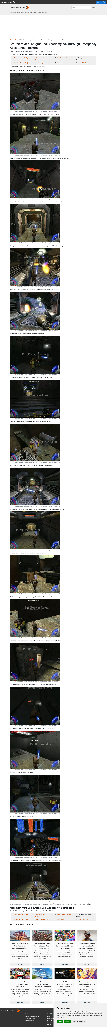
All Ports (49, 1022)
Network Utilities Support (32, 1016)
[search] (53, 2)
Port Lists (28, 2)
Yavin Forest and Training (21, 58)
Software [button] (28, 12)
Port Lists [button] (20, 12)
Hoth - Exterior (61, 63)
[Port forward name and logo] (8, 2)
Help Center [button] (36, 12)
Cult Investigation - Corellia (43, 63)
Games (49, 1024)
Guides (17, 40)
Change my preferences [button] (78, 1021)
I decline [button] (67, 1021)
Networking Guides (30, 1020)
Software (34, 2)
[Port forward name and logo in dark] (19, 7)
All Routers (50, 1020)
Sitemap (48, 2)
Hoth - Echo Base (83, 63)
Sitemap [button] (44, 12)
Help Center (41, 2)
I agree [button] (60, 1021)
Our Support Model (30, 1018)
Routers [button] (12, 12)
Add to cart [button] (100, 2)
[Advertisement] (53, 27)
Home (11, 40)
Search (94, 7)
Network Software (52, 1018)
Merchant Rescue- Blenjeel (21, 63)
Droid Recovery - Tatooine (64, 58)
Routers (21, 2)
